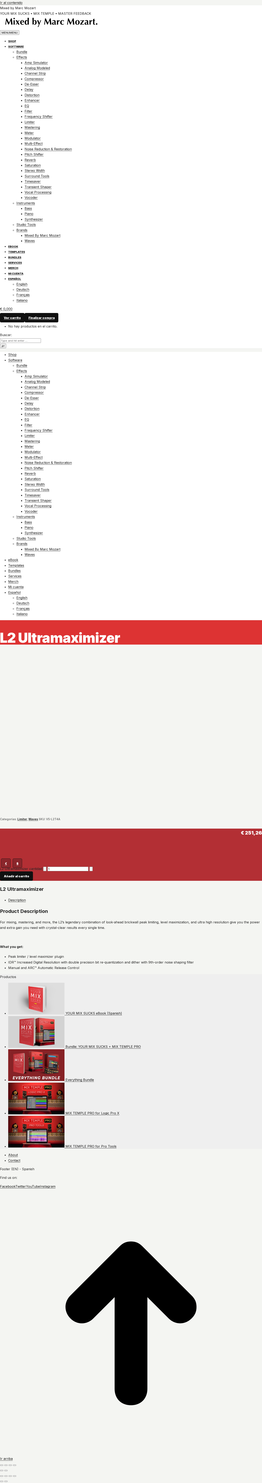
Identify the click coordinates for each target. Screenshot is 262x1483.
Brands (21, 230)
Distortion (32, 95)
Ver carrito (12, 317)
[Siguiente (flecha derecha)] (6, 1470)
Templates (16, 251)
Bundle (21, 52)
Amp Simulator (36, 63)
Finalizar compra (41, 317)
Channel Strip (35, 73)
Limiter (30, 122)
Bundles (14, 257)
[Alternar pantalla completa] (10, 1476)
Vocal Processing (38, 192)
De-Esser (32, 84)
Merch (13, 268)
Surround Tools (37, 176)
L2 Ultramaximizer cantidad (21, 869)
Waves (30, 241)
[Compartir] (10, 1465)
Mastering (32, 127)
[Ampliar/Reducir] (1, 1465)
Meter (29, 133)
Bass (28, 208)
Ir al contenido (11, 3)
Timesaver (33, 181)
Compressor (34, 79)
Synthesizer (34, 219)
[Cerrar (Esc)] (14, 1465)
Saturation (33, 165)
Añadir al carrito (16, 876)
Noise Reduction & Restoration (48, 149)
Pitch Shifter (34, 154)
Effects (21, 57)
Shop (12, 41)
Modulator (33, 138)
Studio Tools (26, 225)
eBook (13, 246)
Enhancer (32, 100)
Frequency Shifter (39, 116)
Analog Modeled (37, 68)
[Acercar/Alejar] (14, 1476)
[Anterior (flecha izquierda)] (1, 1470)
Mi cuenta (15, 273)
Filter (28, 111)
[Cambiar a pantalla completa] (6, 1465)
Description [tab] (17, 900)
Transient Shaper (38, 187)
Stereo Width (35, 170)
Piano (29, 214)
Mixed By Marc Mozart (42, 235)
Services (15, 262)
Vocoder (31, 197)
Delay (29, 89)
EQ (27, 106)
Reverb (30, 160)
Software (16, 46)
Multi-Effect (34, 143)
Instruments (25, 203)
